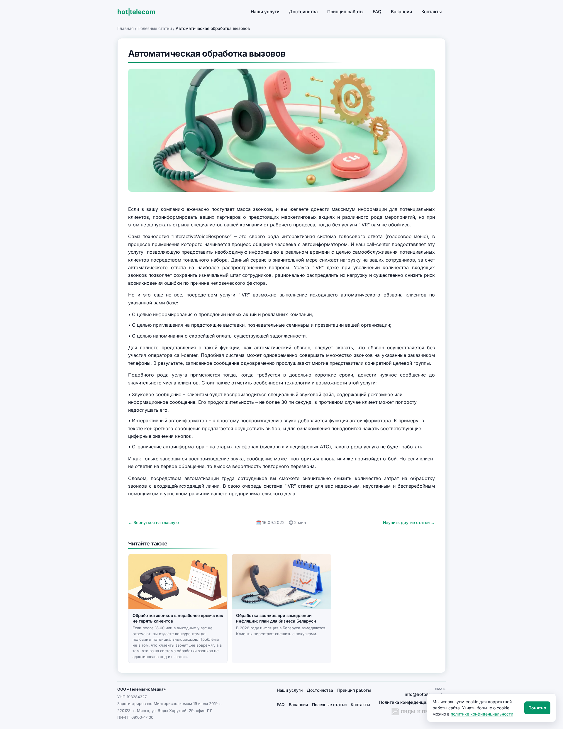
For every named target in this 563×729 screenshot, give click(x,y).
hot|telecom (136, 12)
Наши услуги (265, 11)
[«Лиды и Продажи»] (418, 712)
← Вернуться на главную (153, 522)
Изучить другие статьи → (409, 522)
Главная (125, 28)
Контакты (431, 11)
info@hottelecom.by (425, 694)
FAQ (377, 11)
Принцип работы (345, 11)
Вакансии (401, 11)
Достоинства (303, 11)
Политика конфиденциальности (412, 702)
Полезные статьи (155, 28)
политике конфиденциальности (482, 713)
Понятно (537, 707)
